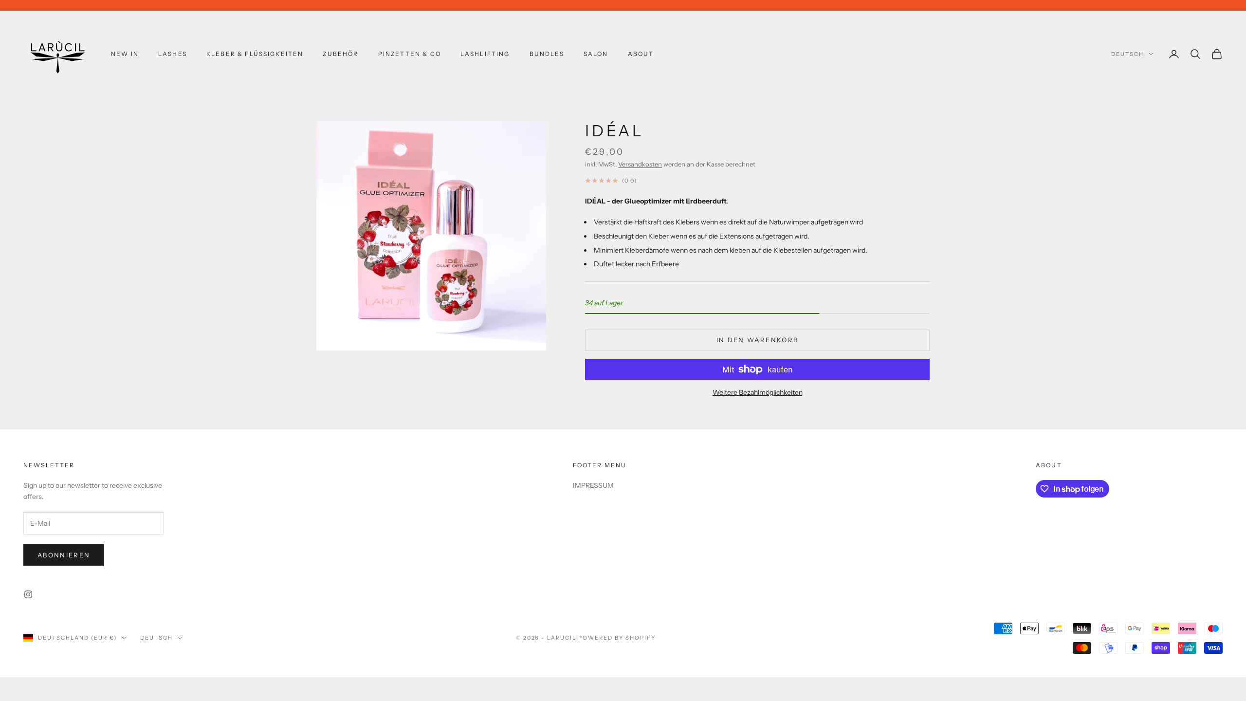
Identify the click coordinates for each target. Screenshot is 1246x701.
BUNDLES (547, 53)
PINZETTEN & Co (409, 53)
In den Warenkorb (757, 340)
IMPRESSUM (593, 485)
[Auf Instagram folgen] (28, 594)
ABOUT (641, 53)
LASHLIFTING (485, 53)
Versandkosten (640, 164)
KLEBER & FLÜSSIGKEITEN (255, 53)
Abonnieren (63, 555)
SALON (596, 53)
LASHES (172, 53)
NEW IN (125, 53)
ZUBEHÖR (340, 53)
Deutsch (1127, 54)
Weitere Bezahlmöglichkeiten (758, 392)
